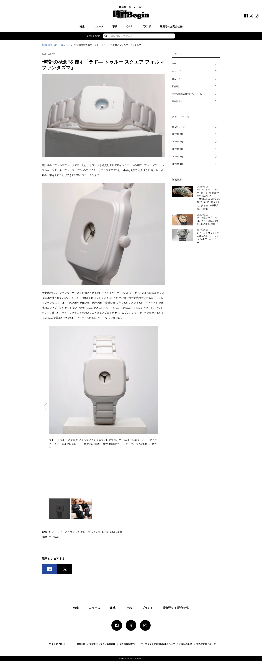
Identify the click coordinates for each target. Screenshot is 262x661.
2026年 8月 (177, 134)
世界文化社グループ (206, 644)
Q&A (129, 26)
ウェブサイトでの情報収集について (158, 644)
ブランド (146, 26)
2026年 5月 (177, 156)
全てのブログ (178, 126)
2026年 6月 (177, 149)
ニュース (99, 26)
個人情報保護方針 (128, 644)
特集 (82, 26)
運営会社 (81, 644)
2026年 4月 (177, 164)
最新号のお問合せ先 (171, 26)
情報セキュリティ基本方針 (102, 644)
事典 (114, 26)
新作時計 (176, 86)
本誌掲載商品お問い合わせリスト (188, 94)
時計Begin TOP (49, 45)
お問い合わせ (185, 644)
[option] (103, 388)
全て (174, 64)
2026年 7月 (177, 141)
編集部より (177, 101)
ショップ (176, 71)
